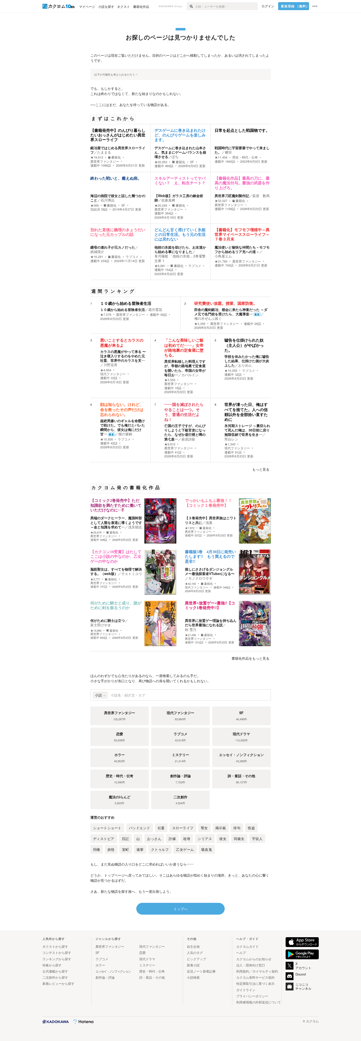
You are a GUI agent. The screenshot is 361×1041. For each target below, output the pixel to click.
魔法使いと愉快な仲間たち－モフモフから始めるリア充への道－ (242, 249)
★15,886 (95, 630)
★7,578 (105, 315)
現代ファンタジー (113, 374)
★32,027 (221, 201)
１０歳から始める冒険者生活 (125, 303)
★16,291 (96, 257)
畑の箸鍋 (125, 433)
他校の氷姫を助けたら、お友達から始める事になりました (180, 249)
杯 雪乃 (190, 629)
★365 (94, 205)
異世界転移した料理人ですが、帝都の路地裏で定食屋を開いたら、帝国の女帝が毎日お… (185, 368)
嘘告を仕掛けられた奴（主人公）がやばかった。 (244, 345)
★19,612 (96, 157)
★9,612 (169, 444)
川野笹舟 (110, 364)
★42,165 (190, 584)
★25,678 (95, 532)
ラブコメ (132, 256)
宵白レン (231, 439)
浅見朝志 (135, 526)
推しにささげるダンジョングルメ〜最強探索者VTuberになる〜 (210, 571)
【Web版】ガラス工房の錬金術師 (178, 197)
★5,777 (95, 579)
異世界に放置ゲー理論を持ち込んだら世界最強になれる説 (210, 622)
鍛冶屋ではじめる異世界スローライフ (117, 150)
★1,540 (230, 444)
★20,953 (160, 162)
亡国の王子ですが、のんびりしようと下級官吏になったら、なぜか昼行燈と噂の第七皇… (185, 432)
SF (192, 162)
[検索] (191, 6)
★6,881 (160, 266)
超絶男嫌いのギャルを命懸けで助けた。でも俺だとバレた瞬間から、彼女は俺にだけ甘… (122, 427)
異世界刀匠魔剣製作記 (232, 195)
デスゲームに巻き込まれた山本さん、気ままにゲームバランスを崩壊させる (180, 152)
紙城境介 (97, 251)
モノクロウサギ (200, 578)
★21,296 (190, 635)
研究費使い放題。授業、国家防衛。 (225, 303)
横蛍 (228, 152)
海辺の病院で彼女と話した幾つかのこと (117, 197)
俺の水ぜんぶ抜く (208, 318)
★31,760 (221, 261)
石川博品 (107, 200)
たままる (104, 152)
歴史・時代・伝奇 (245, 157)
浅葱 (209, 522)
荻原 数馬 (261, 195)
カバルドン (190, 374)
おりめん (245, 365)
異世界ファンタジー (104, 161)
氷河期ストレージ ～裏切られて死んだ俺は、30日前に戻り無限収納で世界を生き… (247, 430)
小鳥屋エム (223, 256)
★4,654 (105, 370)
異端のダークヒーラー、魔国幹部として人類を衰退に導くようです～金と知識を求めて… (116, 522)
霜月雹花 (155, 309)
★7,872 (189, 528)
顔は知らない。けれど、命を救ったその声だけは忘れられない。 (121, 409)
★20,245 (160, 205)
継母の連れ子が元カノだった (112, 247)
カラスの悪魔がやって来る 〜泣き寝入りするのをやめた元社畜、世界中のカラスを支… (123, 356)
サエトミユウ (131, 573)
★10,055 (230, 371)
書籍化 (116, 157)
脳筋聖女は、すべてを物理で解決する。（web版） (116, 571)
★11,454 (221, 157)
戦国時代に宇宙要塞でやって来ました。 (242, 150)
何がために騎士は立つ (107, 620)
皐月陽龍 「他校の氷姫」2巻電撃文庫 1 (180, 258)
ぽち (175, 156)
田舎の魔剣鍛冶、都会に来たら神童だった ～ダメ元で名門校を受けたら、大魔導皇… (230, 311)
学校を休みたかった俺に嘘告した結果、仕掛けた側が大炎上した (246, 361)
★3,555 (169, 380)
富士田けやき (100, 624)
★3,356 (199, 324)
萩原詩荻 (188, 439)
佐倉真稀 (168, 200)
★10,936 (106, 439)
